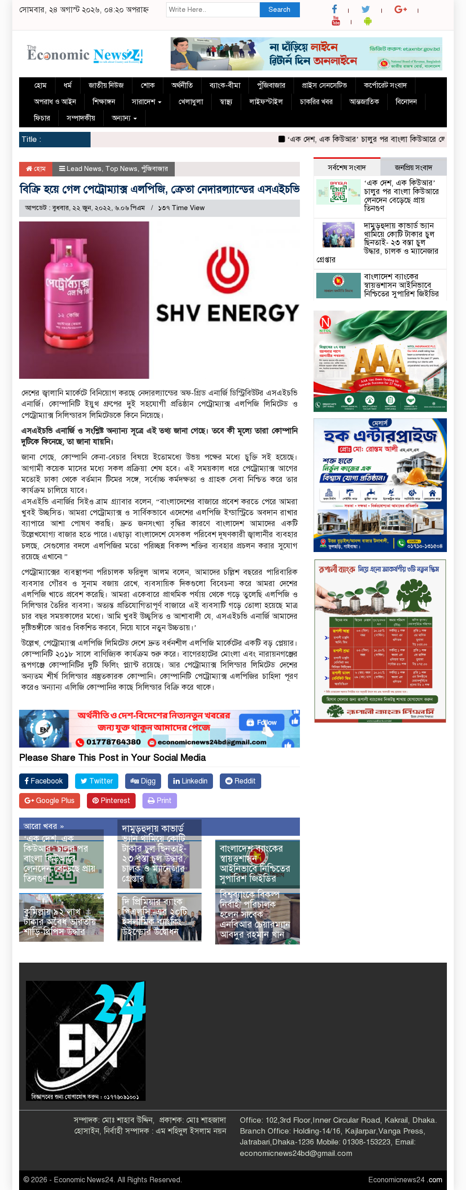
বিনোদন (406, 101)
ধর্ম (68, 85)
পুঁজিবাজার (271, 85)
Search (279, 9)
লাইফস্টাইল (266, 101)
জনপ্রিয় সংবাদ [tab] (413, 167)
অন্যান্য (122, 118)
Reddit (244, 781)
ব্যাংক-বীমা (225, 85)
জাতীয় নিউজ (106, 85)
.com (434, 1180)
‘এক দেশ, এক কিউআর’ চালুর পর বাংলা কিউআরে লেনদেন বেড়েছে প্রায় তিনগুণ (60, 858)
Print (163, 800)
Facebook (46, 781)
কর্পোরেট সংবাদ (385, 85)
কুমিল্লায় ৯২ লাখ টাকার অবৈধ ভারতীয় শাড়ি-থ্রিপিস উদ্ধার (60, 922)
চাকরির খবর (316, 101)
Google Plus (54, 800)
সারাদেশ (144, 101)
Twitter (100, 781)
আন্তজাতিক (364, 101)
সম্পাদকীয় (81, 118)
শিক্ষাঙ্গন (104, 101)
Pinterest (114, 800)
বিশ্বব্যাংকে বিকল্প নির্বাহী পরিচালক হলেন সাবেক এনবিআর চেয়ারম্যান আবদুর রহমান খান (255, 914)
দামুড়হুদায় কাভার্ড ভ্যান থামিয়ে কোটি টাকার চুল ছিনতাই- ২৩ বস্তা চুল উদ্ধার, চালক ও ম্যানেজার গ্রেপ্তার (154, 853)
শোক (148, 85)
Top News (121, 169)
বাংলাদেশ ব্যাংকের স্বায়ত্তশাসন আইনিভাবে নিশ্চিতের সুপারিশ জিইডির (255, 863)
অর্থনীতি (182, 85)
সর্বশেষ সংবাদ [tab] (347, 167)
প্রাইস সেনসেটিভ (324, 85)
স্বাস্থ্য (226, 101)
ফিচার (42, 118)
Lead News (84, 169)
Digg (147, 781)
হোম (40, 85)
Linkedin (194, 781)
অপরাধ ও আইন (55, 101)
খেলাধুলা (190, 101)
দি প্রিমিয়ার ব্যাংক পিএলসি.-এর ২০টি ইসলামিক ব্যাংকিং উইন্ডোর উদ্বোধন (154, 917)
